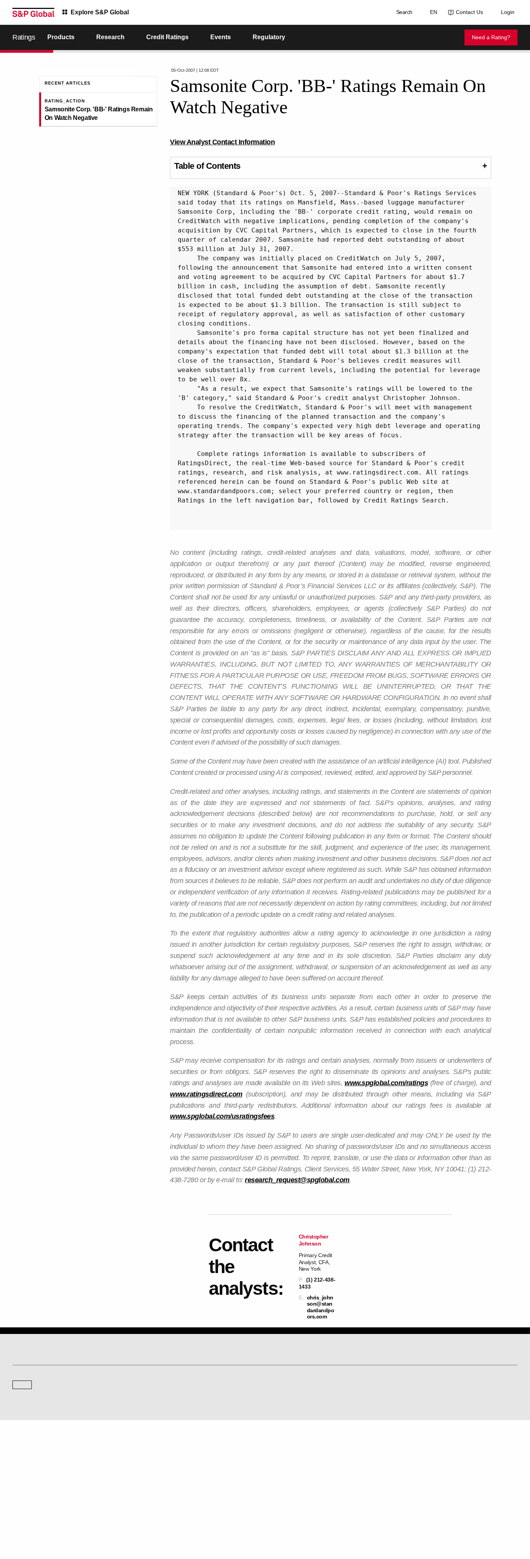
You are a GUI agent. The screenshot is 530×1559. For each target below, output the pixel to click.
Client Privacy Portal (349, 1516)
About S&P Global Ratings (40, 1398)
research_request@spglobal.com (297, 1180)
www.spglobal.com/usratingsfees (222, 1116)
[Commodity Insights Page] (270, 1336)
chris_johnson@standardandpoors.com (320, 1307)
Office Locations (288, 1482)
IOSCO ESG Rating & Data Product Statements (450, 1482)
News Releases (158, 1460)
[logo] (33, 12)
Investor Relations (161, 1449)
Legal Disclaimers (197, 1516)
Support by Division (291, 1460)
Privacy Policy (307, 1516)
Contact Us (468, 12)
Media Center (156, 1398)
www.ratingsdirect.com (206, 1094)
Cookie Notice (271, 1516)
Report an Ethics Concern (298, 1471)
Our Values (24, 1449)
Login (507, 12)
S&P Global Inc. (39, 1420)
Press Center (26, 1482)
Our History (24, 1460)
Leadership (413, 1471)
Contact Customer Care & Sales (304, 1449)
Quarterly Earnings (162, 1471)
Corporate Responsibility (427, 1460)
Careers (409, 1449)
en (432, 12)
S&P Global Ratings (46, 1369)
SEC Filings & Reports (165, 1482)
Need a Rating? (491, 37)
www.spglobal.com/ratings (386, 1083)
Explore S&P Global (100, 12)
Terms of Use (236, 1516)
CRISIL (278, 1398)
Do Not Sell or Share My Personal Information (425, 1516)
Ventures (21, 1471)
